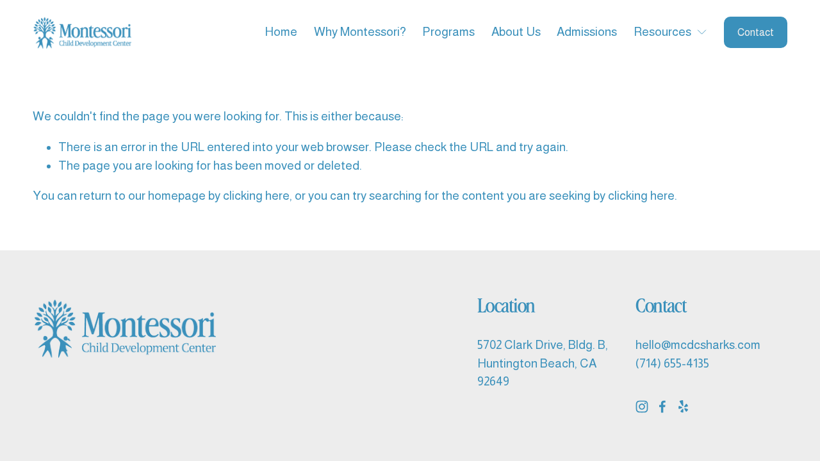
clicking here (256, 195)
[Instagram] (642, 406)
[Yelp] (682, 406)
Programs (448, 31)
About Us (516, 31)
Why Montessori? (360, 31)
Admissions (587, 31)
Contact (755, 32)
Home (281, 31)
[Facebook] (662, 406)
